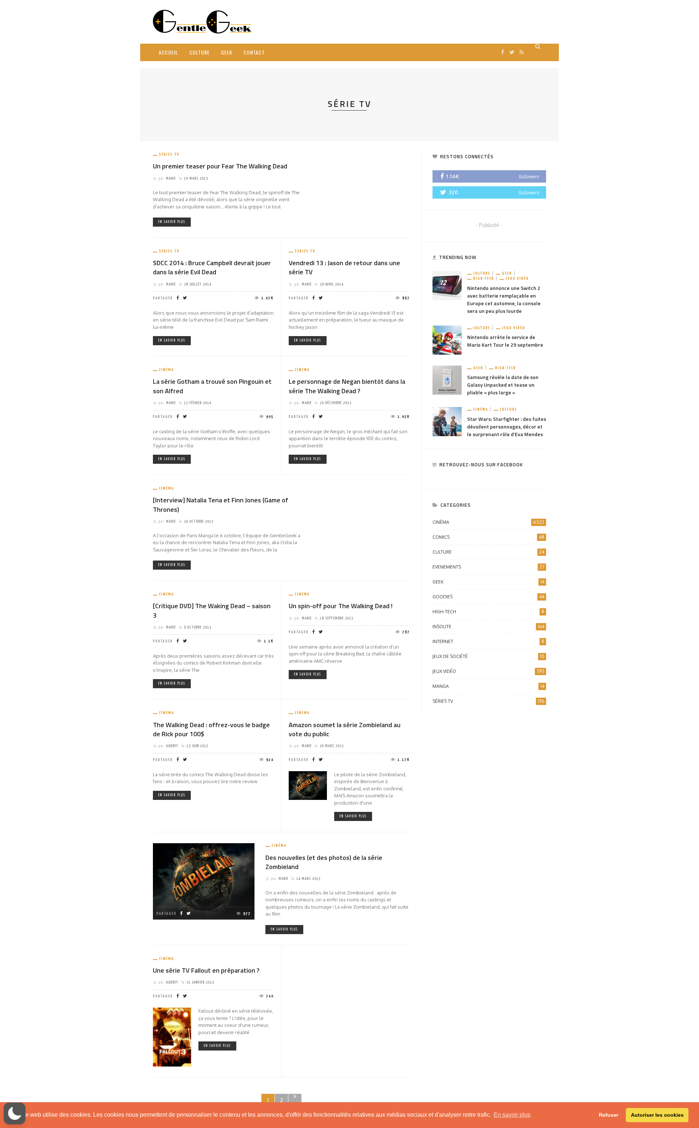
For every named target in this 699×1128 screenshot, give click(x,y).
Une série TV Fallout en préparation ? (206, 970)
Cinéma (166, 370)
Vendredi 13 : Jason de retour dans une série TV (344, 267)
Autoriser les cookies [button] (657, 1115)
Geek (226, 52)
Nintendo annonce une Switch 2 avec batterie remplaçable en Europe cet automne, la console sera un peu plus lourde (504, 299)
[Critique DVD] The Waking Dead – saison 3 (211, 610)
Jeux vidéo (517, 278)
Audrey (172, 746)
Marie (171, 178)
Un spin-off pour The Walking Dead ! (340, 606)
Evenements (488, 567)
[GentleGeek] (202, 21)
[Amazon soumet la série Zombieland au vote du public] (308, 785)
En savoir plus (171, 222)
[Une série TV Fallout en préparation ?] (172, 1036)
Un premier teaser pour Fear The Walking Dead (220, 166)
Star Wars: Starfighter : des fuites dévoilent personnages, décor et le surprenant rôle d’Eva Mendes (506, 426)
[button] (14, 1113)
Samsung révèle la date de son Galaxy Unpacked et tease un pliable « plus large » (502, 384)
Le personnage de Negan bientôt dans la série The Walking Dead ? (347, 385)
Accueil (168, 52)
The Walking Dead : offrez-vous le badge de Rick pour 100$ (211, 729)
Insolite (488, 626)
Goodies (488, 596)
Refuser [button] (608, 1115)
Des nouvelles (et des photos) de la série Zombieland (323, 862)
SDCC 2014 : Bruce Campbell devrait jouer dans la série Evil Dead (212, 267)
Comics (488, 537)
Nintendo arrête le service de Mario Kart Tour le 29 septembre (505, 340)
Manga (488, 686)
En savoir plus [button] (512, 1115)
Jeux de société (488, 656)
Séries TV (169, 154)
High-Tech (483, 278)
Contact (254, 52)
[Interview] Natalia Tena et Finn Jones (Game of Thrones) (220, 504)
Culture (199, 52)
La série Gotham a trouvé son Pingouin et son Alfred (212, 385)
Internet (488, 641)
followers (528, 176)
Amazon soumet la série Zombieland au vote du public (344, 729)
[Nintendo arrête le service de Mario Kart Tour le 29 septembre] (447, 339)
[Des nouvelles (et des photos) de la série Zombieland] (203, 881)
